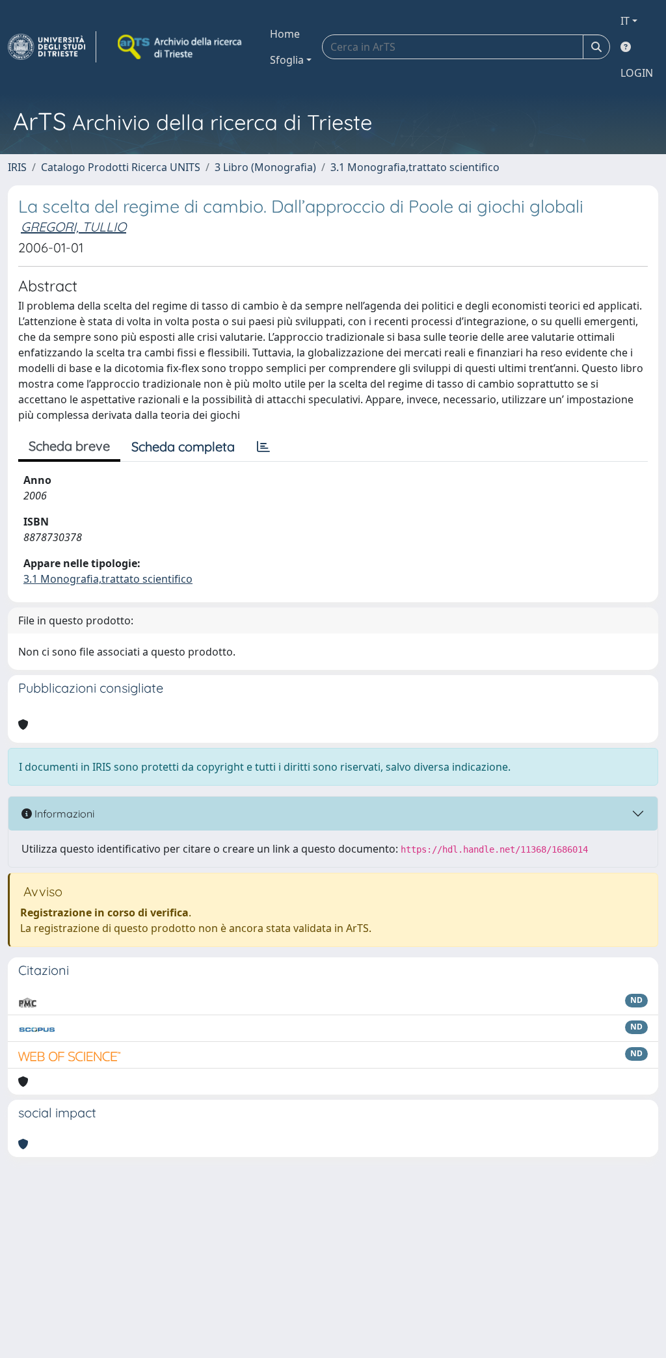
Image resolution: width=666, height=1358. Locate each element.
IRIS (17, 167)
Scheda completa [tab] (183, 446)
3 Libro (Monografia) (265, 167)
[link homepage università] (181, 46)
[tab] (263, 446)
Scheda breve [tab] (69, 446)
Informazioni (63, 813)
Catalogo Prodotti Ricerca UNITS (120, 167)
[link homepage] (52, 46)
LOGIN (636, 73)
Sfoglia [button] (287, 60)
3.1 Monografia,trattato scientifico (415, 167)
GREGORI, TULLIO (73, 227)
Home (285, 34)
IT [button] (625, 21)
